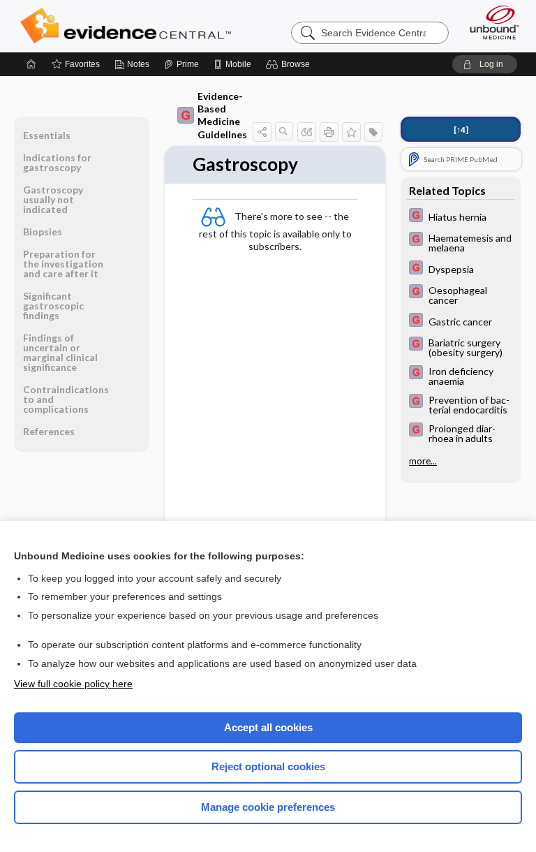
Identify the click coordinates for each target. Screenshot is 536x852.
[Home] (31, 64)
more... (423, 461)
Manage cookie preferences (268, 807)
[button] (290, 64)
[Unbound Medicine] (490, 22)
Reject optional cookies (268, 766)
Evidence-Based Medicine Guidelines (222, 115)
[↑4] (461, 129)
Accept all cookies (268, 727)
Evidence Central (129, 26)
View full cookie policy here (73, 683)
